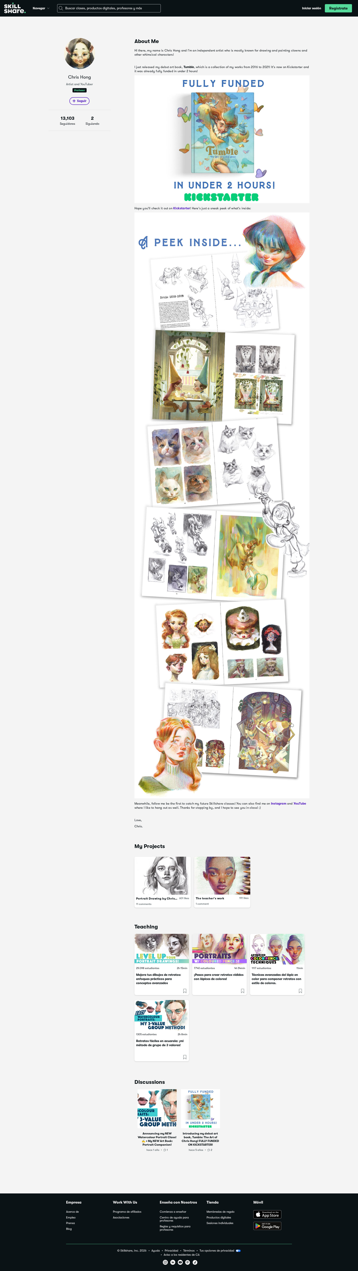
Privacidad (171, 1250)
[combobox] (109, 8)
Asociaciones (121, 1217)
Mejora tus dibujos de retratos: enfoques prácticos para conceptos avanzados (158, 979)
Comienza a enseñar (173, 1211)
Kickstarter (181, 208)
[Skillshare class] (161, 949)
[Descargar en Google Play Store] (272, 1226)
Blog (69, 1228)
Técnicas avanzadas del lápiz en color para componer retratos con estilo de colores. (276, 979)
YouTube (300, 803)
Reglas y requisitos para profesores (175, 1228)
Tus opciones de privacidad (217, 1250)
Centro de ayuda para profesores (174, 1219)
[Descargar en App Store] (272, 1214)
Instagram (278, 803)
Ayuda (155, 1250)
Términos (189, 1250)
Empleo (71, 1217)
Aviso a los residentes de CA (182, 1254)
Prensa (70, 1223)
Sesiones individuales (220, 1223)
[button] (48, 7)
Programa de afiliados (127, 1211)
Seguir (81, 101)
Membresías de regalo (221, 1211)
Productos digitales (219, 1217)
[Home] (15, 8)
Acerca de (72, 1211)
